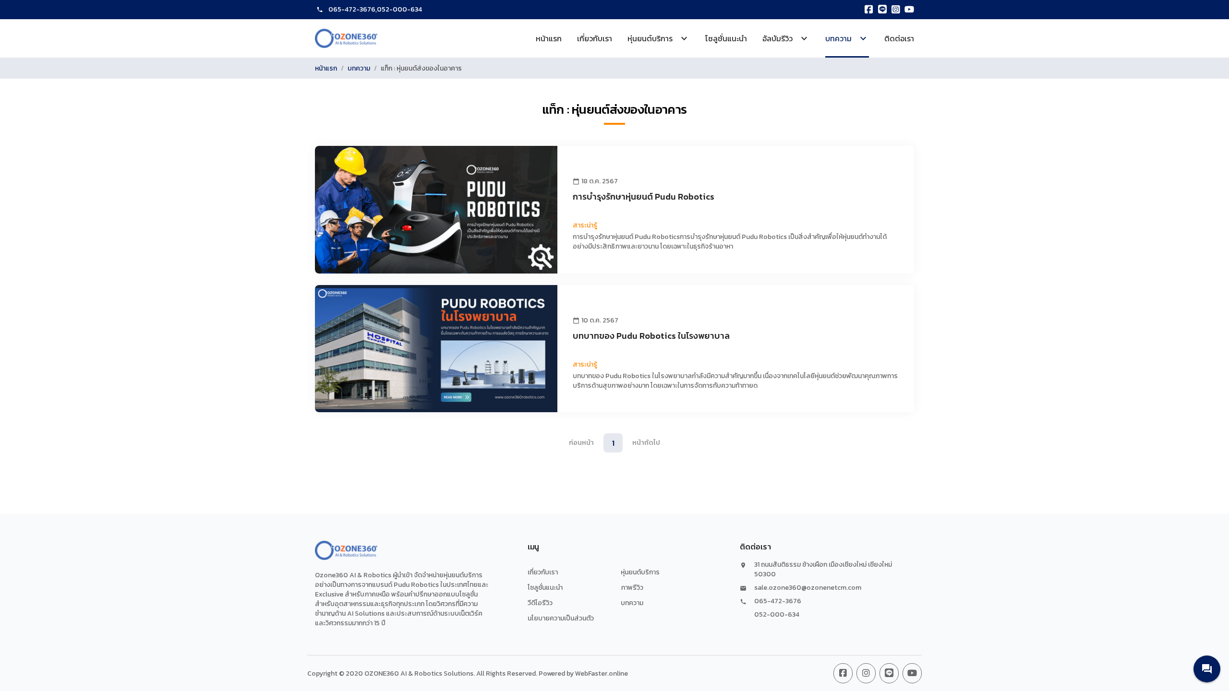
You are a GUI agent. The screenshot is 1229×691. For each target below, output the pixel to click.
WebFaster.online (601, 673)
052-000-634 (399, 9)
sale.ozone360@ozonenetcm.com (807, 588)
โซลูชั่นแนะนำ (726, 38)
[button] (1206, 668)
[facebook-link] (843, 673)
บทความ (359, 68)
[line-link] (889, 673)
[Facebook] (869, 9)
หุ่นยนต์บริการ (640, 572)
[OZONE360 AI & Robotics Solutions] (346, 38)
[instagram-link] (866, 673)
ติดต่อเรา (899, 38)
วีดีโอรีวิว (540, 603)
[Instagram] (896, 9)
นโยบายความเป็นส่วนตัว (561, 618)
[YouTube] (909, 9)
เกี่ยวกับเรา (594, 38)
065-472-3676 (351, 9)
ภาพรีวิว (632, 588)
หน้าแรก (549, 38)
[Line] (882, 9)
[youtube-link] (912, 673)
